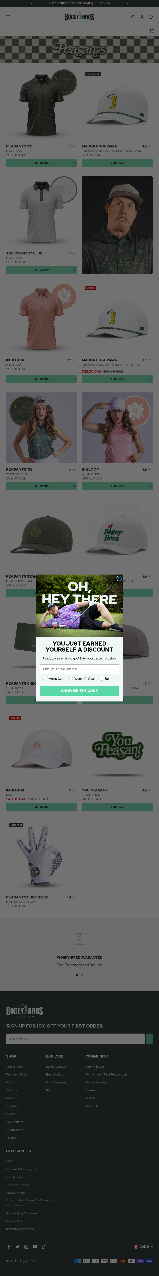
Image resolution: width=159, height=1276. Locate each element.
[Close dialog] (119, 578)
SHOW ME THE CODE (79, 691)
